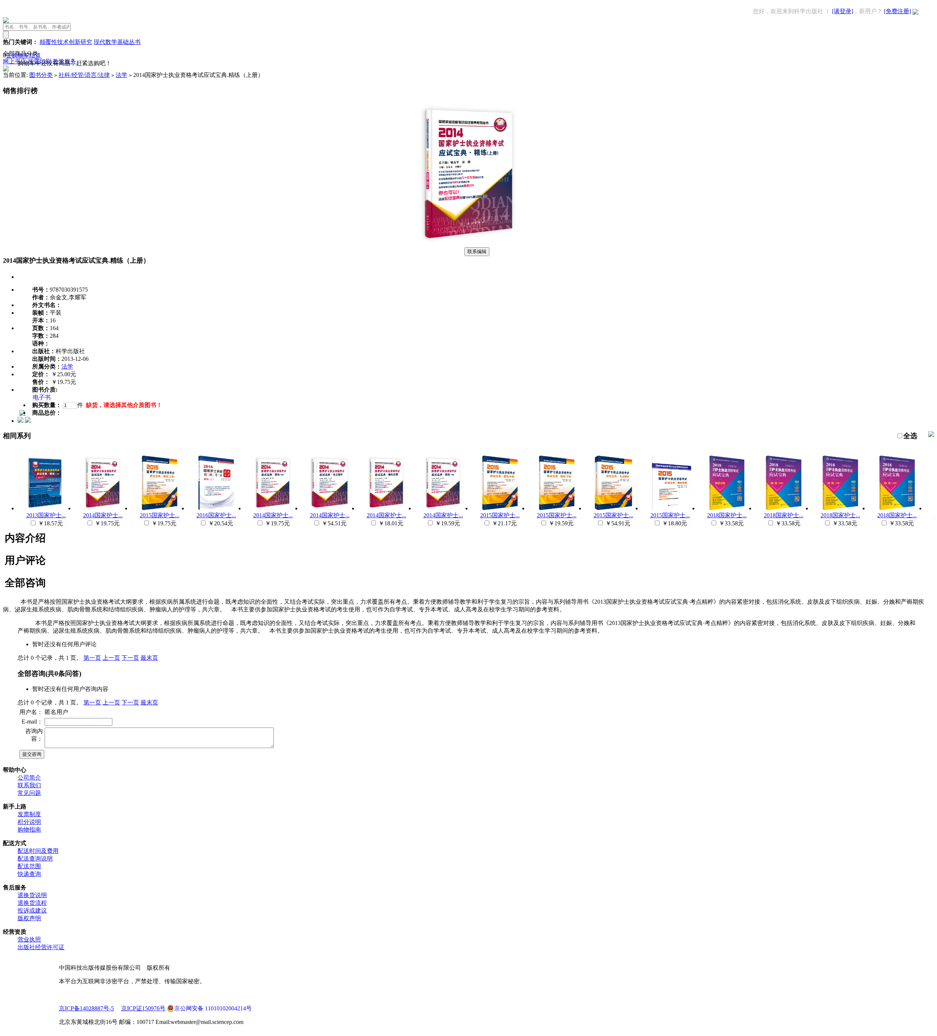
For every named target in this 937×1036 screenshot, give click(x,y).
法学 (121, 75)
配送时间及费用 (38, 851)
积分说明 (29, 822)
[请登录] (842, 11)
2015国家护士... (159, 515)
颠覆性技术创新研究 (66, 42)
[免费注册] (897, 11)
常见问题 (29, 793)
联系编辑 (476, 251)
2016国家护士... (216, 515)
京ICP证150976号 (143, 1008)
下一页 (130, 658)
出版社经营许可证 (41, 947)
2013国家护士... (46, 515)
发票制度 (29, 814)
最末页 (149, 658)
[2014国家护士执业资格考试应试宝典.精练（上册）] (468, 244)
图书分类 (41, 75)
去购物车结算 (23, 55)
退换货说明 (32, 895)
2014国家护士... (103, 515)
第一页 (92, 658)
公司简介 (29, 777)
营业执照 (29, 939)
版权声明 (29, 918)
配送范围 (29, 866)
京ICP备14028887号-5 (86, 1008)
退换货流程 (32, 903)
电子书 (42, 397)
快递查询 (29, 874)
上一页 (111, 658)
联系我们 (29, 785)
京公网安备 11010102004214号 (213, 1008)
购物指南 (29, 829)
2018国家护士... (727, 515)
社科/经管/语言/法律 (84, 75)
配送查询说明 (35, 858)
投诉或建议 (32, 910)
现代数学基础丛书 (117, 42)
